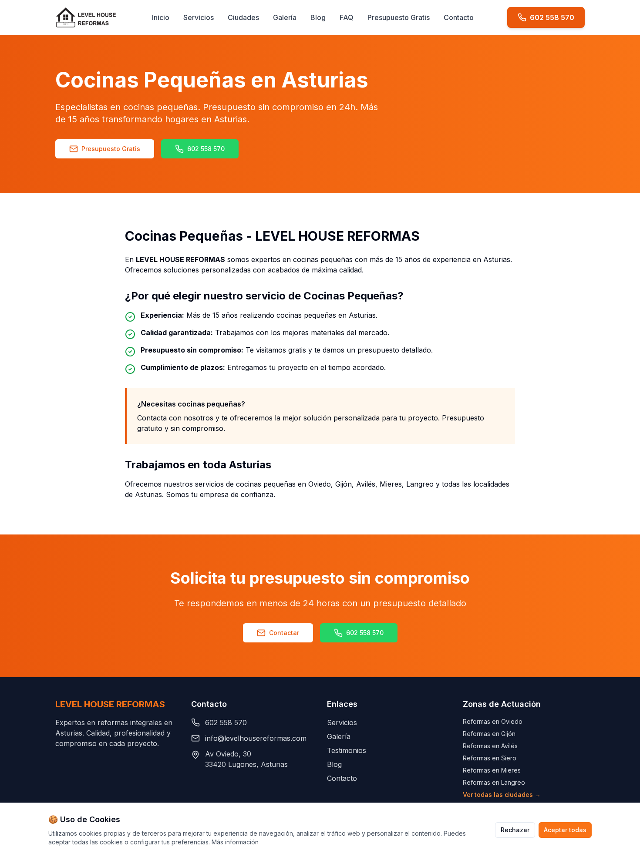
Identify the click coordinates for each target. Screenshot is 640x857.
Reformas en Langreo (494, 782)
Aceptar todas (565, 829)
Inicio (160, 17)
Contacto (459, 17)
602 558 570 (206, 148)
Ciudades (243, 17)
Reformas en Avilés (490, 745)
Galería (284, 17)
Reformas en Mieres (492, 770)
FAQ (347, 17)
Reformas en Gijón (489, 733)
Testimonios (346, 750)
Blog (318, 17)
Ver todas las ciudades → (502, 794)
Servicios (198, 17)
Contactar (284, 632)
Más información (235, 842)
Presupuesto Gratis (398, 17)
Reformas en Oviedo (492, 721)
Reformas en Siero (489, 758)
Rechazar (515, 829)
